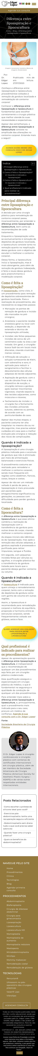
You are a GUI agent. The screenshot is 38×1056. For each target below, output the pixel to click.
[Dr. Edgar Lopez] (9, 4)
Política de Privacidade (20, 1037)
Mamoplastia (13, 934)
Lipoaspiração (14, 922)
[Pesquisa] (29, 4)
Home (10, 868)
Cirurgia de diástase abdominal (17, 910)
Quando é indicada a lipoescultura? (17, 184)
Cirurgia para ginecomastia (14, 917)
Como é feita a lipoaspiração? (19, 172)
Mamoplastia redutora (18, 944)
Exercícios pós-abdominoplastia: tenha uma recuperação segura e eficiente (18, 816)
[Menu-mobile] (34, 4)
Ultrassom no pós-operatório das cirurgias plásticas (19, 985)
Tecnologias (13, 880)
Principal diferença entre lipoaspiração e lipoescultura (18, 168)
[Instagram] (26, 4)
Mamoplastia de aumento (15, 939)
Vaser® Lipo (13, 992)
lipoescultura (10, 584)
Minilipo (11, 956)
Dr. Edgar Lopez (4, 80)
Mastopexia (13, 948)
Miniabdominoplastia (18, 952)
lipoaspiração (11, 291)
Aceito (19, 1053)
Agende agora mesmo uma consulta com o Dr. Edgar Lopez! (19, 150)
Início (8, 31)
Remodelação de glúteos (20, 968)
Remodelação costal (17, 964)
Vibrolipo (11, 996)
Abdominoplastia (16, 901)
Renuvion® (12, 978)
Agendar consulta (16, 1005)
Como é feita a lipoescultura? (18, 180)
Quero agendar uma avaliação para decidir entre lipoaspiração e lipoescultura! (19, 632)
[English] (20, 4)
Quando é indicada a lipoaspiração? (17, 176)
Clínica (10, 876)
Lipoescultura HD (16, 930)
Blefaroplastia (14, 905)
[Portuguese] (23, 4)
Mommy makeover (16, 960)
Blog (15, 31)
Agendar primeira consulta (16, 889)
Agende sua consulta (19, 10)
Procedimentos (15, 872)
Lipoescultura (14, 926)
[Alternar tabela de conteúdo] (32, 163)
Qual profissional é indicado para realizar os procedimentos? (18, 191)
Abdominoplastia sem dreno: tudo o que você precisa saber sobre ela (18, 826)
